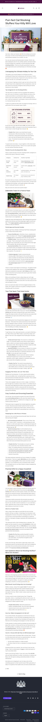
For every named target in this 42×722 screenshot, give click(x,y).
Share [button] (8, 668)
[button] (2, 8)
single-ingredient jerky (29, 162)
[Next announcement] (40, 1)
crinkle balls (30, 165)
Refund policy (28, 719)
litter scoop (11, 536)
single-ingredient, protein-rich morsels (20, 222)
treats (22, 649)
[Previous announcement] (2, 1)
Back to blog (22, 674)
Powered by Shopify (15, 719)
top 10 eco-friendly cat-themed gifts (19, 547)
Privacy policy (22, 719)
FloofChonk (10, 719)
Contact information (35, 719)
